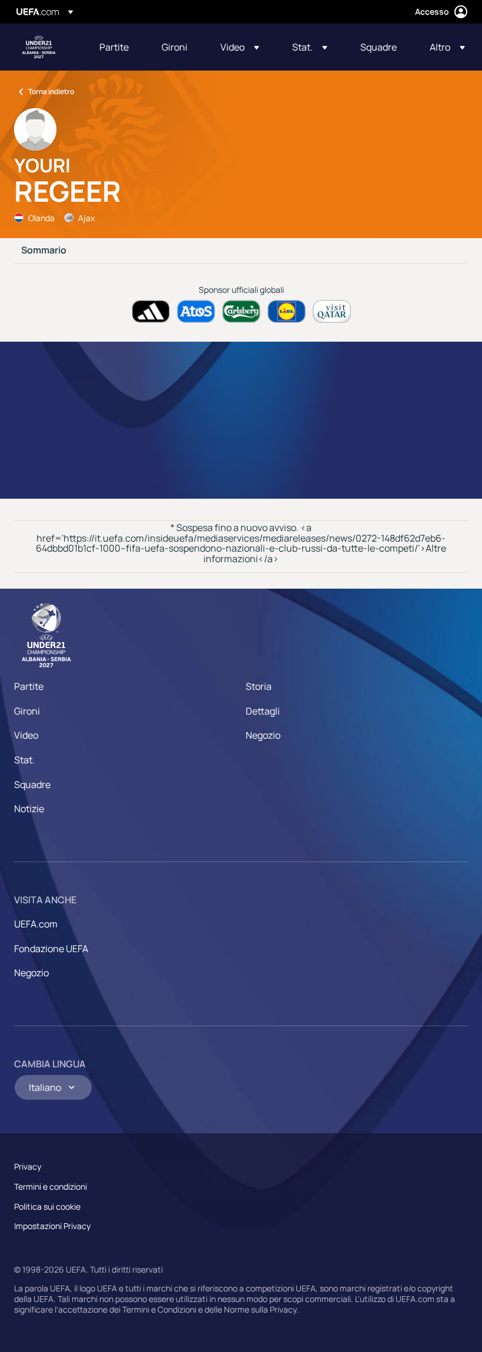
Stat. (24, 759)
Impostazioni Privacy (52, 1225)
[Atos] (196, 311)
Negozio (263, 735)
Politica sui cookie (47, 1206)
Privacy (27, 1166)
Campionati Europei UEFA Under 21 (38, 47)
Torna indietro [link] (51, 91)
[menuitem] (116, 47)
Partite (28, 686)
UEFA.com (36, 923)
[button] (240, 47)
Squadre (32, 784)
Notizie (29, 808)
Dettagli (263, 711)
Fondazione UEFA (51, 948)
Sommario (43, 250)
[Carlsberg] (241, 311)
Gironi (27, 711)
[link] (114, 47)
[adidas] (151, 311)
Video (26, 735)
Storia (259, 686)
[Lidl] (286, 311)
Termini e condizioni (50, 1186)
